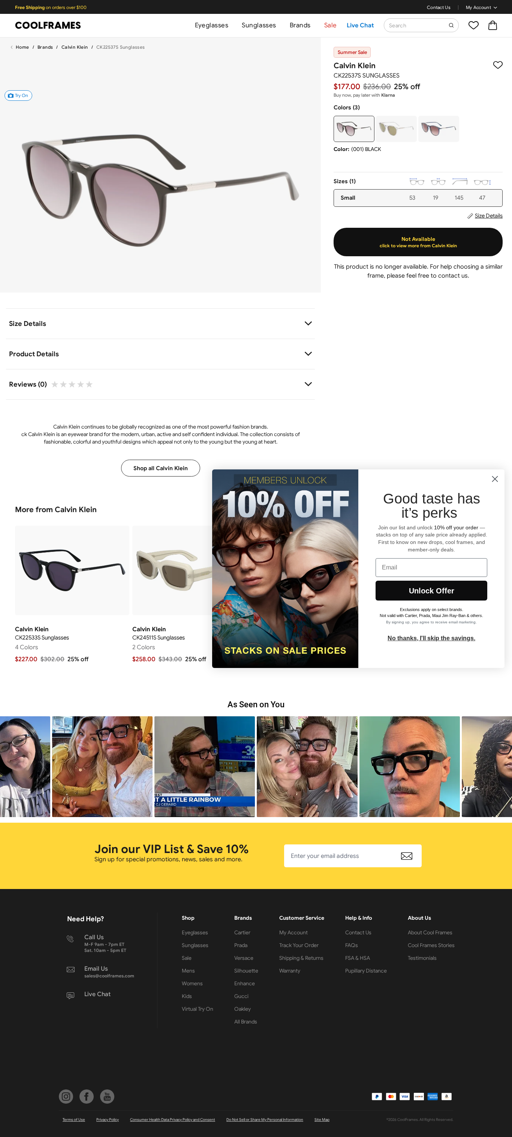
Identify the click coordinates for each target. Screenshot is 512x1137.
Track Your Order (299, 945)
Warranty (289, 970)
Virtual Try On (197, 1009)
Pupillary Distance (366, 970)
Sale (330, 25)
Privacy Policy (107, 1119)
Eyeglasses (211, 25)
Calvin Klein (74, 47)
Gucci (241, 996)
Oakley (242, 1009)
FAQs (351, 945)
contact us (453, 275)
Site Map (321, 1119)
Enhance (244, 983)
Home (22, 47)
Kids (187, 996)
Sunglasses (259, 25)
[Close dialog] (495, 479)
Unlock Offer (431, 591)
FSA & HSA (357, 958)
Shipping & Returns (301, 958)
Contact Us (439, 7)
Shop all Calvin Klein (160, 468)
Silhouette (246, 970)
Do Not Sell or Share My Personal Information (264, 1119)
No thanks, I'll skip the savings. (431, 638)
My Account (478, 7)
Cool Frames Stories (431, 945)
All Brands (245, 1021)
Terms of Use (74, 1119)
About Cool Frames (430, 932)
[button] (102, 766)
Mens (188, 970)
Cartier (242, 932)
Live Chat (360, 25)
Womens (192, 983)
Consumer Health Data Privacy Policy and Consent (172, 1119)
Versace (243, 958)
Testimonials (422, 958)
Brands (300, 25)
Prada (240, 945)
